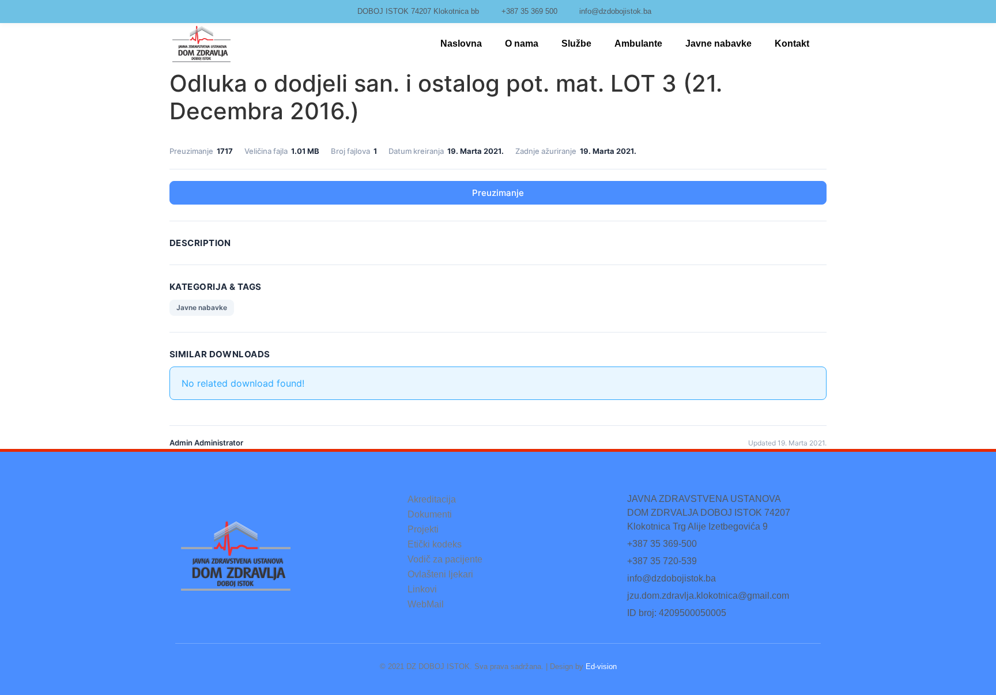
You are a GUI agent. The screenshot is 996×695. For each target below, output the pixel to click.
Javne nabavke (718, 43)
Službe (576, 43)
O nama (521, 43)
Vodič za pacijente (445, 559)
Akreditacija (432, 499)
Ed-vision (601, 666)
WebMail (426, 604)
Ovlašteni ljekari (440, 574)
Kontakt (792, 43)
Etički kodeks (435, 544)
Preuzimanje (498, 192)
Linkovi (422, 589)
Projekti (423, 529)
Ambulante (638, 43)
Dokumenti (430, 514)
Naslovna (461, 43)
